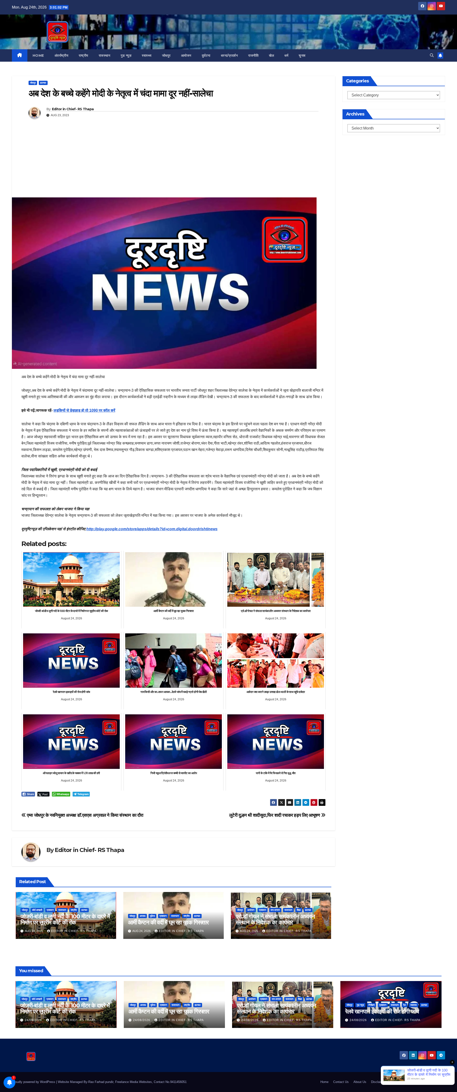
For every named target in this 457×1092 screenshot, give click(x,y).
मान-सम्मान (275, 910)
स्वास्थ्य (147, 55)
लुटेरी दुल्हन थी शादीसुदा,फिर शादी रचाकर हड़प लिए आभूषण (275, 815)
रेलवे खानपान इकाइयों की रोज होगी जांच (382, 1011)
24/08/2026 (34, 1020)
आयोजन (186, 55)
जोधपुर (166, 55)
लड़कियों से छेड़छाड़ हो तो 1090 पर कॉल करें (84, 410)
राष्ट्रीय (83, 55)
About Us (359, 1082)
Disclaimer (378, 1082)
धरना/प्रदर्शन (229, 55)
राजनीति (253, 55)
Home (38, 55)
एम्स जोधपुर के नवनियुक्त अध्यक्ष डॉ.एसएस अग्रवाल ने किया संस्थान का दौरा (84, 815)
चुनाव (302, 55)
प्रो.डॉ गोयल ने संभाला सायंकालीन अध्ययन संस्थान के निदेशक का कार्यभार (275, 919)
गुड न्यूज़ (126, 55)
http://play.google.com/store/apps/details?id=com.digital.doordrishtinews (152, 529)
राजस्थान (104, 55)
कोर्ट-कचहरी (37, 910)
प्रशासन (50, 910)
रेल (404, 1005)
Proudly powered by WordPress (34, 1082)
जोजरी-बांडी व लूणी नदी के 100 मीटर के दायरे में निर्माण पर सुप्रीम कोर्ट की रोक (65, 919)
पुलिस (152, 916)
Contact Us (341, 1082)
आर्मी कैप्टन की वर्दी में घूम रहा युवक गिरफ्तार (168, 922)
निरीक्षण (371, 1005)
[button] (432, 55)
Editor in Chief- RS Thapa (73, 109)
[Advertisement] (173, 161)
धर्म (286, 55)
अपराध (142, 916)
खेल (271, 55)
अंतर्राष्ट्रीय (62, 55)
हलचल (43, 82)
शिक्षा (299, 910)
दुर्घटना (206, 55)
